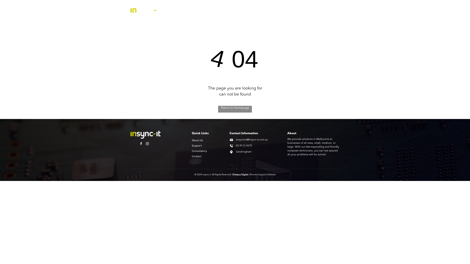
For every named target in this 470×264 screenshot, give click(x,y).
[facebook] (141, 144)
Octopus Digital (240, 175)
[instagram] (147, 144)
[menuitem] (195, 10)
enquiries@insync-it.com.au (252, 139)
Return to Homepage (235, 108)
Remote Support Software (263, 175)
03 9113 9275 (244, 145)
